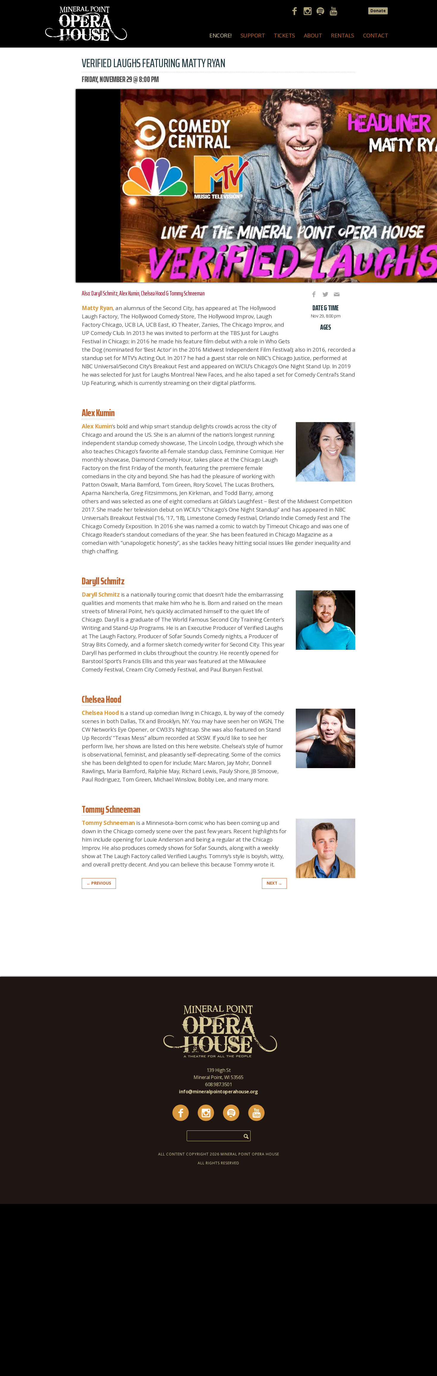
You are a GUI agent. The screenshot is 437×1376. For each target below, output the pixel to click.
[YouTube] (335, 12)
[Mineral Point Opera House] (86, 40)
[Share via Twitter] (324, 294)
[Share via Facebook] (313, 294)
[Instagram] (309, 12)
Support (252, 35)
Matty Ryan (97, 308)
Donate (378, 10)
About (313, 35)
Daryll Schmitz (101, 594)
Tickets (284, 35)
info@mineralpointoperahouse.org (218, 1091)
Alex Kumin (97, 426)
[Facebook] (296, 12)
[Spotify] (322, 12)
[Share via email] (336, 294)
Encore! (220, 35)
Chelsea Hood (100, 712)
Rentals (342, 35)
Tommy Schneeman (108, 822)
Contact (375, 35)
